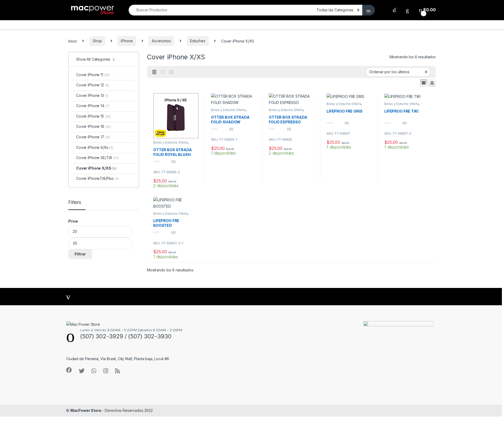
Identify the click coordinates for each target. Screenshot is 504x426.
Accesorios (161, 41)
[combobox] (221, 10)
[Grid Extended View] (154, 72)
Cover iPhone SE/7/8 (97, 157)
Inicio (72, 41)
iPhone (127, 41)
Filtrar (80, 254)
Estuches (197, 41)
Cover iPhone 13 (92, 95)
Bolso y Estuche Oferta (170, 142)
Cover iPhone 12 (92, 85)
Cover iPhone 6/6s (94, 147)
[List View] (162, 72)
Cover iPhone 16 (93, 126)
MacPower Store (85, 410)
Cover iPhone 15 (93, 116)
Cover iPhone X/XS (96, 168)
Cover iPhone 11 (92, 74)
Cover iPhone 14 (92, 105)
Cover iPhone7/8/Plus (97, 178)
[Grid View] (171, 72)
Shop (97, 41)
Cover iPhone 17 (93, 137)
